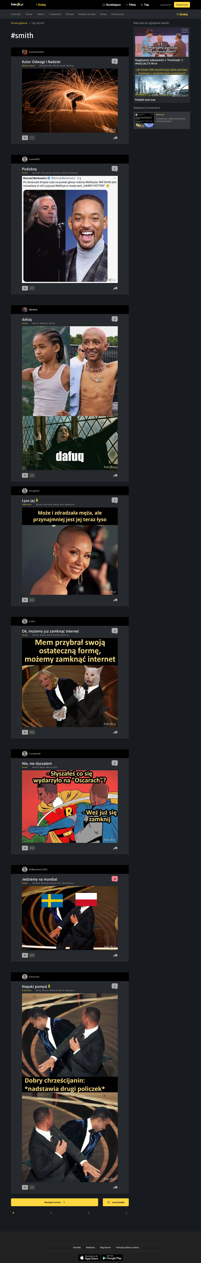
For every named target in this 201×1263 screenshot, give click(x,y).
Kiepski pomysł (35, 986)
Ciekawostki (55, 14)
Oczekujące (113, 4)
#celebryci (44, 323)
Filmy (132, 4)
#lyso (62, 504)
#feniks (56, 65)
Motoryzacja (117, 14)
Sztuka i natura (28, 65)
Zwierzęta (16, 14)
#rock (59, 883)
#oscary (45, 990)
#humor (36, 323)
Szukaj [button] (183, 14)
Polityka (70, 14)
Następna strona (52, 1202)
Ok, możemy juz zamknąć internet (50, 631)
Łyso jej (29, 500)
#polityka (36, 173)
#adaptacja (73, 173)
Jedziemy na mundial (39, 879)
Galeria (40, 14)
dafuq (27, 319)
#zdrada (39, 504)
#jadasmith (70, 504)
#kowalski (43, 65)
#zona (38, 990)
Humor (29, 14)
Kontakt (77, 1247)
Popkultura (26, 504)
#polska (53, 883)
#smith (62, 65)
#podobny (57, 173)
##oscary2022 (51, 767)
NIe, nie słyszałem (37, 763)
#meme (43, 635)
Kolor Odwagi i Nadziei (41, 62)
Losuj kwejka (118, 1202)
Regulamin (105, 1247)
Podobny (29, 169)
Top (146, 4)
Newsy (103, 14)
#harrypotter (46, 173)
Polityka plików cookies (127, 1247)
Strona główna (19, 23)
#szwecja (45, 883)
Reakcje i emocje (87, 14)
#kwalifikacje (68, 883)
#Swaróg (70, 65)
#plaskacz (70, 990)
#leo (50, 65)
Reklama (90, 1247)
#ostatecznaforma (60, 635)
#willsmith (48, 504)
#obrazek (36, 883)
